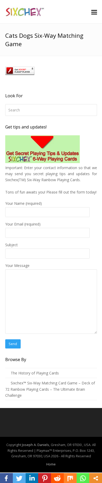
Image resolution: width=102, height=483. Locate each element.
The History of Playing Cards (35, 373)
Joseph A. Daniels (35, 444)
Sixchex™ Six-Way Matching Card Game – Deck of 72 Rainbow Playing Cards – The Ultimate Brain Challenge (50, 389)
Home (51, 464)
